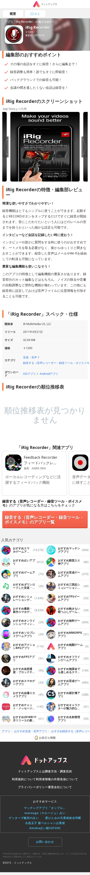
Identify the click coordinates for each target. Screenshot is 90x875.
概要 (13, 13)
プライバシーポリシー (33, 787)
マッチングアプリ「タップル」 (45, 808)
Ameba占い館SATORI (45, 828)
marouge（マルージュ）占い (45, 813)
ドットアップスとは (31, 771)
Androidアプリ (49, 374)
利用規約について (24, 779)
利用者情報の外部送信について (57, 779)
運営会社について (60, 787)
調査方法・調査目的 (58, 771)
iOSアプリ (29, 374)
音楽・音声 (30, 357)
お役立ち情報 (47, 738)
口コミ (35, 13)
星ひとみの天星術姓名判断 (63, 818)
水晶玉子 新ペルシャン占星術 (45, 823)
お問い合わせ (45, 842)
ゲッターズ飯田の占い (24, 818)
